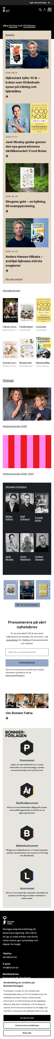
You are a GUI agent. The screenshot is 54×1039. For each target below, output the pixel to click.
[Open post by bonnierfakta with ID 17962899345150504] (43, 589)
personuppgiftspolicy (15, 675)
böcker (13, 26)
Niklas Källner (8, 330)
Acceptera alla (27, 1018)
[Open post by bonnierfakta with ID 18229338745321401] (27, 589)
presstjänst (12, 640)
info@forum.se (10, 967)
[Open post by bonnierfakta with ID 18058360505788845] (11, 589)
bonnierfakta (11, 582)
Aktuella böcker (11, 291)
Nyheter (10, 35)
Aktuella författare (16, 487)
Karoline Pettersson (11, 366)
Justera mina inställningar (27, 1025)
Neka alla (27, 1033)
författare (29, 26)
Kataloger (8, 380)
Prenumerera (27, 663)
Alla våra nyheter (14, 279)
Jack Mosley (41, 330)
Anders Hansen (42, 366)
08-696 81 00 (10, 957)
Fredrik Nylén (25, 330)
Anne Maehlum (26, 366)
